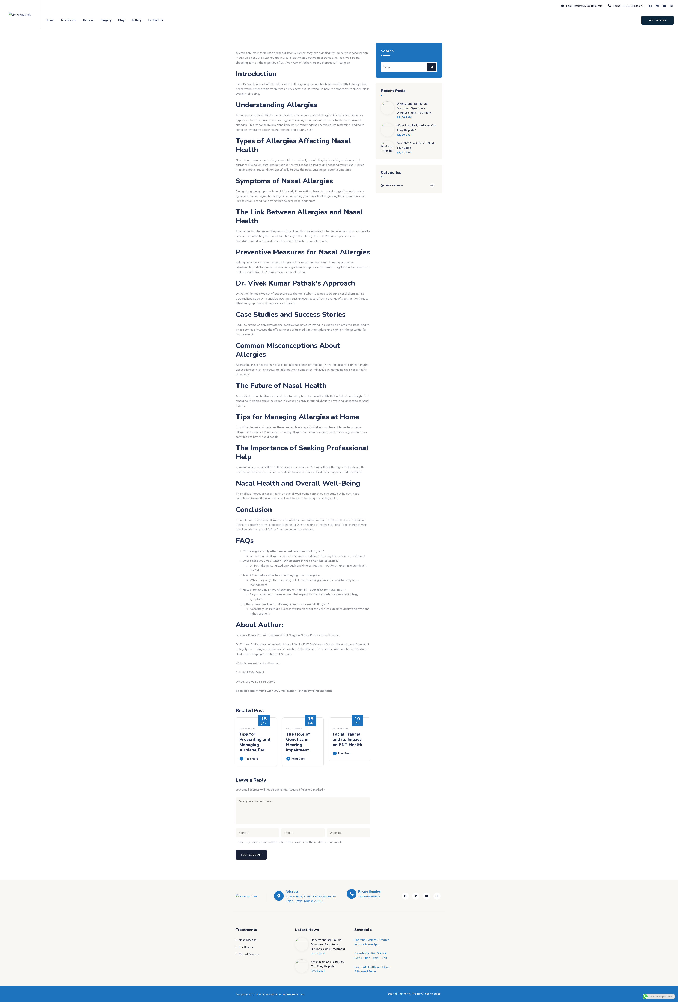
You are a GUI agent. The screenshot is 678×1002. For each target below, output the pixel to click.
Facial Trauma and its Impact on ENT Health (347, 739)
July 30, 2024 (404, 117)
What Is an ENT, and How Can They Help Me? (416, 128)
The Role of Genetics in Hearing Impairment (298, 742)
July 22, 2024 (404, 152)
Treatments (68, 20)
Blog (121, 20)
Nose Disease (248, 940)
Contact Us (155, 20)
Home (49, 20)
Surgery (106, 20)
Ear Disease (246, 947)
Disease (88, 20)
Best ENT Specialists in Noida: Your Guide (416, 145)
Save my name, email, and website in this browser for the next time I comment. (290, 842)
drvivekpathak (268, 994)
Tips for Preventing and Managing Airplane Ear (254, 742)
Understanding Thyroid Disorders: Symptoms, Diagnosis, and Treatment (414, 108)
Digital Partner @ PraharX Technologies (414, 993)
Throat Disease (249, 954)
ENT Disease (247, 728)
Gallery (136, 20)
